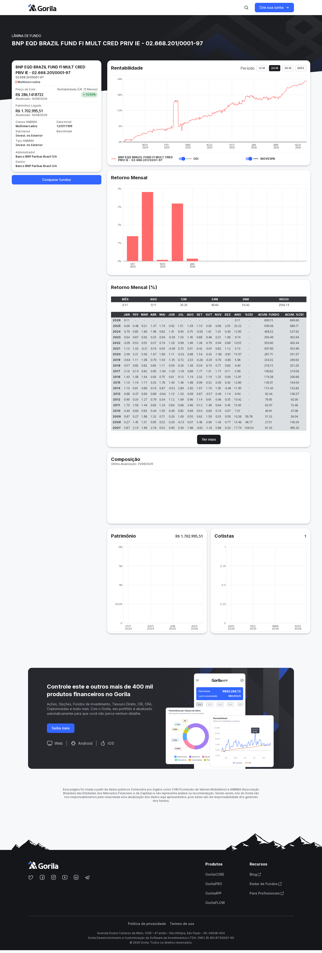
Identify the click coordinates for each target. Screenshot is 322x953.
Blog (253, 874)
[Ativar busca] (246, 7)
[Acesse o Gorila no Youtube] (65, 877)
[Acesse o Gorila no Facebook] (42, 877)
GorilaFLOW (215, 903)
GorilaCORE (214, 874)
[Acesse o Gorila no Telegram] (87, 877)
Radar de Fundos (264, 884)
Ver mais (209, 439)
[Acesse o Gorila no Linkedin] (76, 877)
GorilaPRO (213, 884)
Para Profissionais (265, 893)
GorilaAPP (213, 893)
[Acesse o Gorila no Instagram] (53, 877)
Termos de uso (182, 924)
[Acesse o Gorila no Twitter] (31, 877)
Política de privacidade (147, 924)
